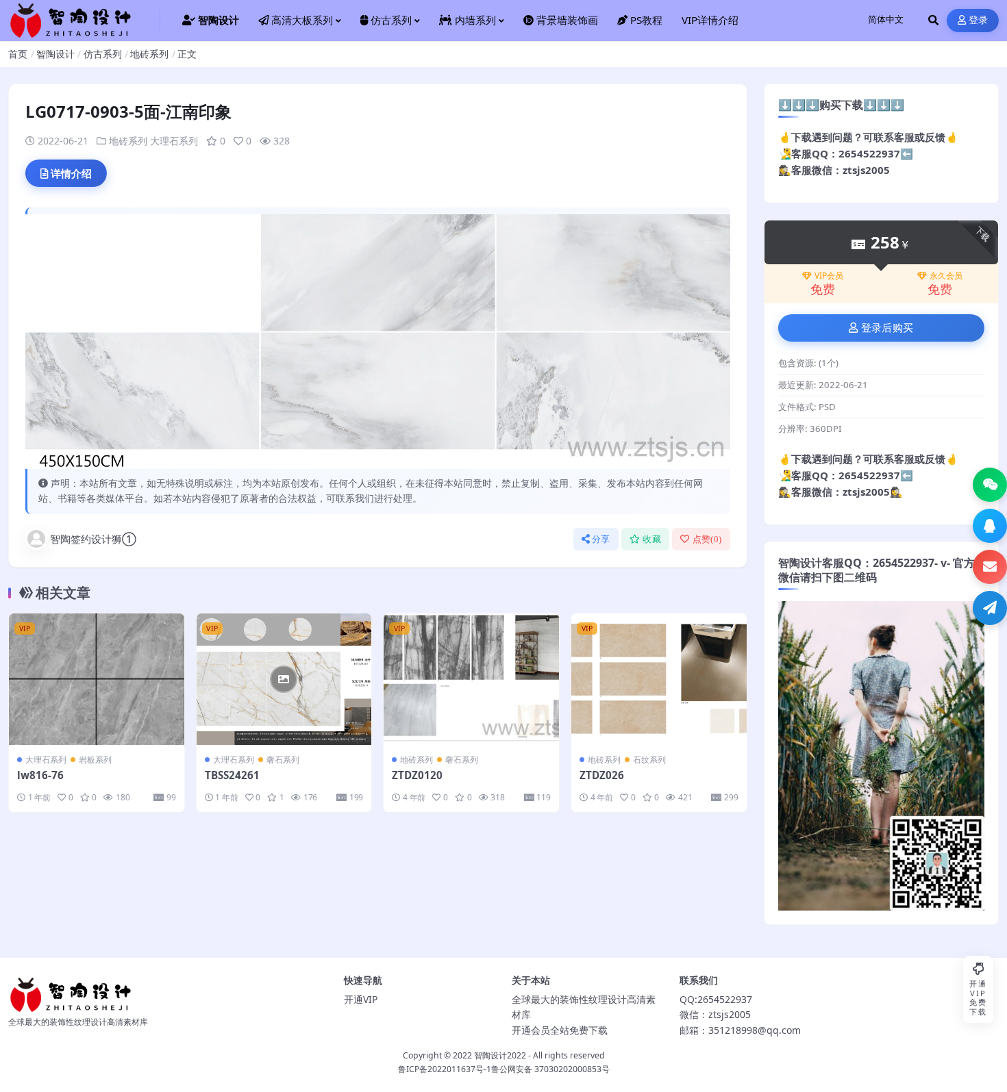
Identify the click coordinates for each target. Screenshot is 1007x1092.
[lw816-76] (96, 679)
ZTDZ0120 (417, 775)
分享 (601, 539)
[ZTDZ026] (659, 679)
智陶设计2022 (500, 1055)
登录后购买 (887, 327)
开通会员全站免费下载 (560, 1030)
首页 (17, 53)
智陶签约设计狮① (93, 539)
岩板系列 (95, 759)
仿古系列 (103, 53)
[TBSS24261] (284, 679)
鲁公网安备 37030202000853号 (550, 1069)
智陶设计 (55, 53)
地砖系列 (149, 53)
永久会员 (946, 276)
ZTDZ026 (602, 775)
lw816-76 (40, 775)
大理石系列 (174, 140)
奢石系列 (282, 759)
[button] (990, 485)
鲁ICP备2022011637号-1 (444, 1069)
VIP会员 (829, 276)
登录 (979, 20)
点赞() (707, 539)
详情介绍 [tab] (71, 173)
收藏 (652, 539)
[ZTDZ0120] (471, 679)
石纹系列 (649, 759)
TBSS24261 (232, 775)
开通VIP (360, 999)
